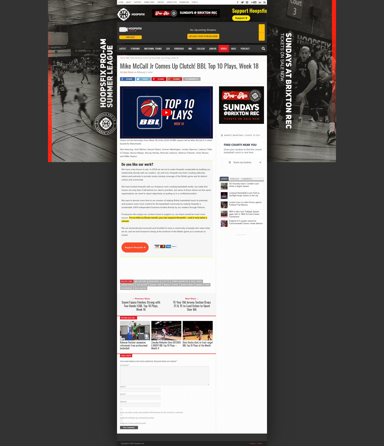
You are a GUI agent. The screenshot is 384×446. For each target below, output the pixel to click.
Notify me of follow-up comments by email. (137, 418)
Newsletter (172, 2)
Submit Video (149, 2)
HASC (233, 48)
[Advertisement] (174, 268)
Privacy (253, 443)
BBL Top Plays (140, 281)
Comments (247, 179)
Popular (234, 179)
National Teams (153, 48)
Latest (122, 48)
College (201, 48)
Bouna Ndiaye (154, 281)
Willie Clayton (140, 288)
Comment (124, 365)
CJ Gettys (165, 281)
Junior (212, 48)
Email (123, 394)
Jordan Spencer (127, 284)
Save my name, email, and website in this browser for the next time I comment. (151, 412)
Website (123, 402)
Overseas (179, 48)
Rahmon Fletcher (202, 284)
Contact (160, 2)
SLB (168, 48)
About (128, 2)
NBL (190, 48)
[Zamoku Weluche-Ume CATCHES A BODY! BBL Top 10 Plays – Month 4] (166, 339)
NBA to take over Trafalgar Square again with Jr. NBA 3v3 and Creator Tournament (244, 214)
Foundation (184, 2)
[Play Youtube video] (166, 112)
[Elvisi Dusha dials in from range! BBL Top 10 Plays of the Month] (198, 339)
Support (137, 2)
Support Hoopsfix (134, 247)
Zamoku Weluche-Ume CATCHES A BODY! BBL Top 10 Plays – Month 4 (166, 345)
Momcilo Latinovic (171, 284)
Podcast (245, 48)
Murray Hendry (187, 284)
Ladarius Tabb (155, 284)
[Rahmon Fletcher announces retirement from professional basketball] (135, 339)
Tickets (195, 2)
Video (224, 48)
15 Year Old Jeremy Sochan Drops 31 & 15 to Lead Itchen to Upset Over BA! (192, 305)
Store (120, 2)
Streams (135, 48)
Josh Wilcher (141, 284)
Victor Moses (126, 288)
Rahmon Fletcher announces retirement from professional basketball (133, 345)
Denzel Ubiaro (196, 281)
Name (123, 387)
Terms (259, 443)
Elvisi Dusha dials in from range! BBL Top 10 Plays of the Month (198, 344)
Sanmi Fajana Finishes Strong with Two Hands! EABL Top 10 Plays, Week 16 (141, 305)
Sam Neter (128, 72)
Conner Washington (180, 281)
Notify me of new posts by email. (133, 423)
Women (123, 56)
